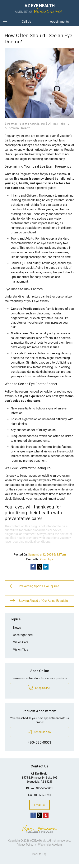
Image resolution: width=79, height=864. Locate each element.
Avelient (57, 844)
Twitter (39, 815)
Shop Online (42, 688)
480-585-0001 (44, 788)
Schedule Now (42, 731)
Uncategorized (23, 635)
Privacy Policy (25, 844)
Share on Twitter (39, 567)
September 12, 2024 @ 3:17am (47, 554)
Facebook (33, 815)
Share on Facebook (33, 567)
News (17, 627)
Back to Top (39, 854)
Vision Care (20, 642)
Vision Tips (46, 559)
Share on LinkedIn (46, 567)
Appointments (59, 21)
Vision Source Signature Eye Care (39, 828)
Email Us (39, 804)
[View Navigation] (6, 22)
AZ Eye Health (38, 840)
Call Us (26, 21)
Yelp (46, 815)
